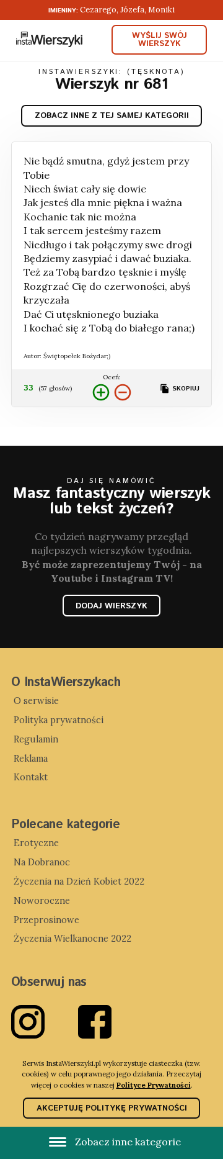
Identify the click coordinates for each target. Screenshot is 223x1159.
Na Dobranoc (42, 862)
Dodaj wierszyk (111, 606)
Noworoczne (42, 900)
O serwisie (36, 700)
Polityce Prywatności (153, 1084)
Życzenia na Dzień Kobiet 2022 (79, 881)
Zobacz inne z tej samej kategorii (112, 116)
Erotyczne (36, 843)
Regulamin (36, 739)
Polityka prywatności (58, 720)
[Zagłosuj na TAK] (101, 393)
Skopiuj (184, 388)
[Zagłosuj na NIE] (123, 393)
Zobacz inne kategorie (126, 1141)
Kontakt (31, 777)
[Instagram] (44, 1022)
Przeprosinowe (46, 920)
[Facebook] (111, 1022)
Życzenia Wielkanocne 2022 (72, 938)
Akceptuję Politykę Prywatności (112, 1108)
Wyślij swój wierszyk (159, 40)
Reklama (31, 758)
